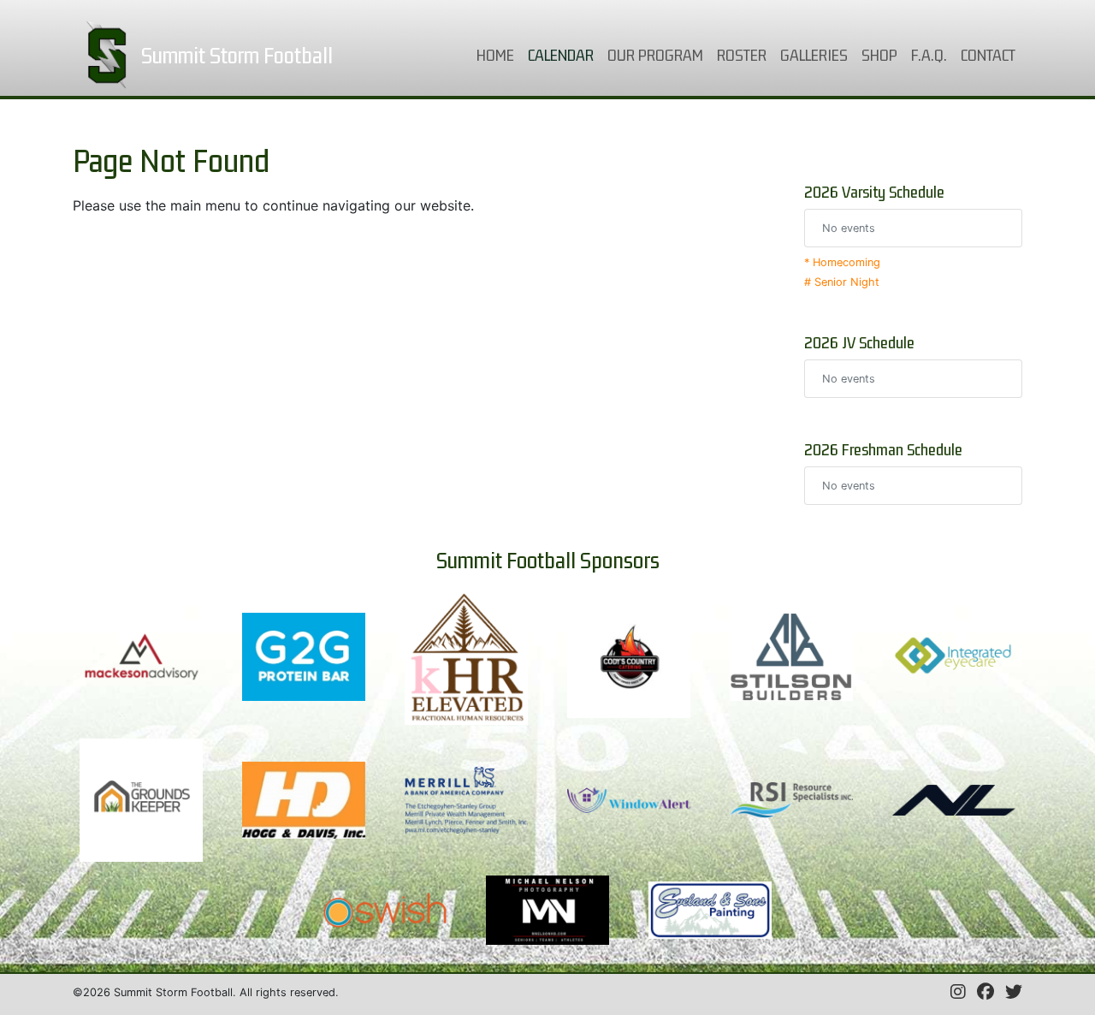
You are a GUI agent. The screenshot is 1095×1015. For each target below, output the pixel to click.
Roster (741, 54)
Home (498, 54)
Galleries (814, 54)
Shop (879, 54)
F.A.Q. (929, 54)
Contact (988, 54)
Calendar (564, 54)
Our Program (655, 54)
